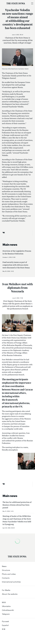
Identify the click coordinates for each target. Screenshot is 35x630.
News (4, 566)
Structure (6, 570)
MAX (4, 602)
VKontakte (6, 606)
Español (5, 625)
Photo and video (9, 573)
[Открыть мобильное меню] (32, 3)
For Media (6, 589)
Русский (5, 621)
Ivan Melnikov (21, 338)
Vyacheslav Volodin (9, 75)
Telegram (6, 613)
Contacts (6, 577)
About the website (9, 593)
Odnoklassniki (8, 609)
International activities (11, 581)
